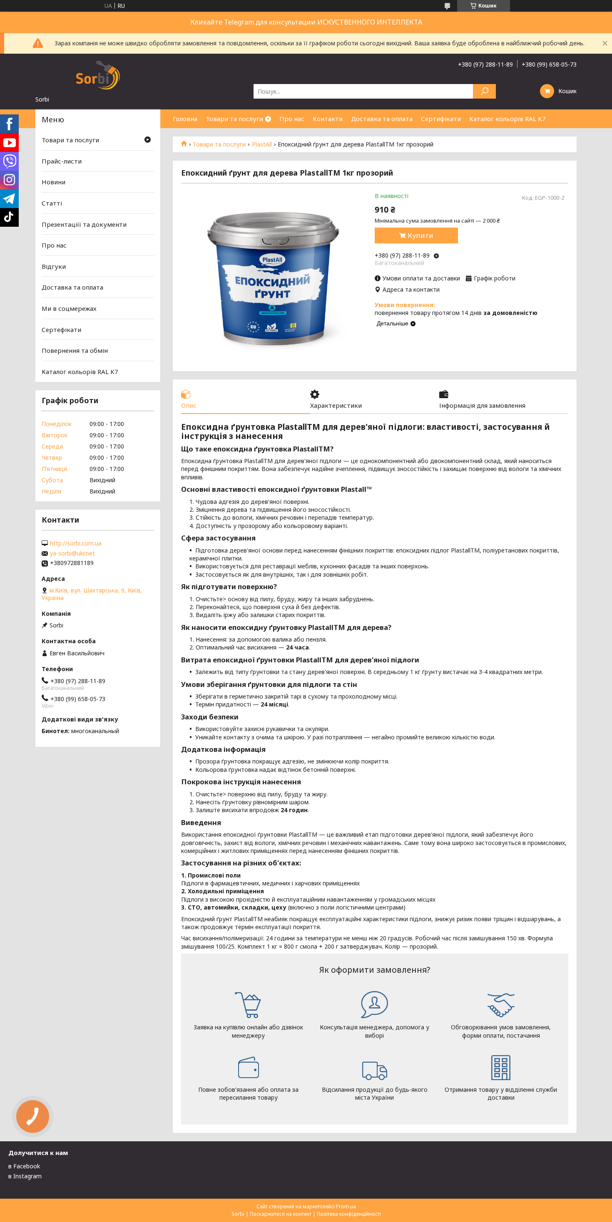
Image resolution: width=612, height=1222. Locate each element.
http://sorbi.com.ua (76, 543)
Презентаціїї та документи (84, 224)
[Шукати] (484, 91)
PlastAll (262, 144)
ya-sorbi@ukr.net (72, 553)
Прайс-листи (62, 161)
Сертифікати (441, 118)
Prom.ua (346, 1206)
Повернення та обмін (75, 350)
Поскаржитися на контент (280, 1213)
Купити (420, 235)
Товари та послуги (234, 118)
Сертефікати (61, 329)
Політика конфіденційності (349, 1213)
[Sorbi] (98, 74)
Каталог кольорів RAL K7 (507, 118)
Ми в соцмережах (69, 308)
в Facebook (24, 1166)
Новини (53, 182)
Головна (185, 118)
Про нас (291, 118)
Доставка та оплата (382, 118)
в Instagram (25, 1176)
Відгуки (54, 266)
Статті (52, 203)
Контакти (328, 118)
